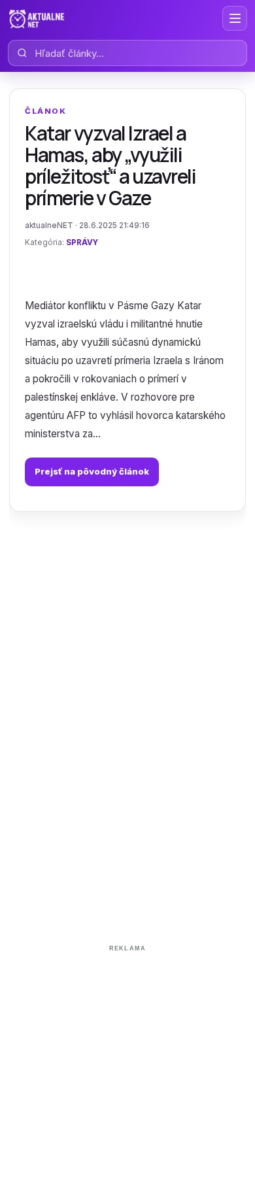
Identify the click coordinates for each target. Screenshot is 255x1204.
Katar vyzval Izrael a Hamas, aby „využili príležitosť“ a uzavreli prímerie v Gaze (110, 165)
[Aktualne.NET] (36, 18)
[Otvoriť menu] (234, 18)
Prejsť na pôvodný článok (92, 471)
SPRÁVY (82, 242)
